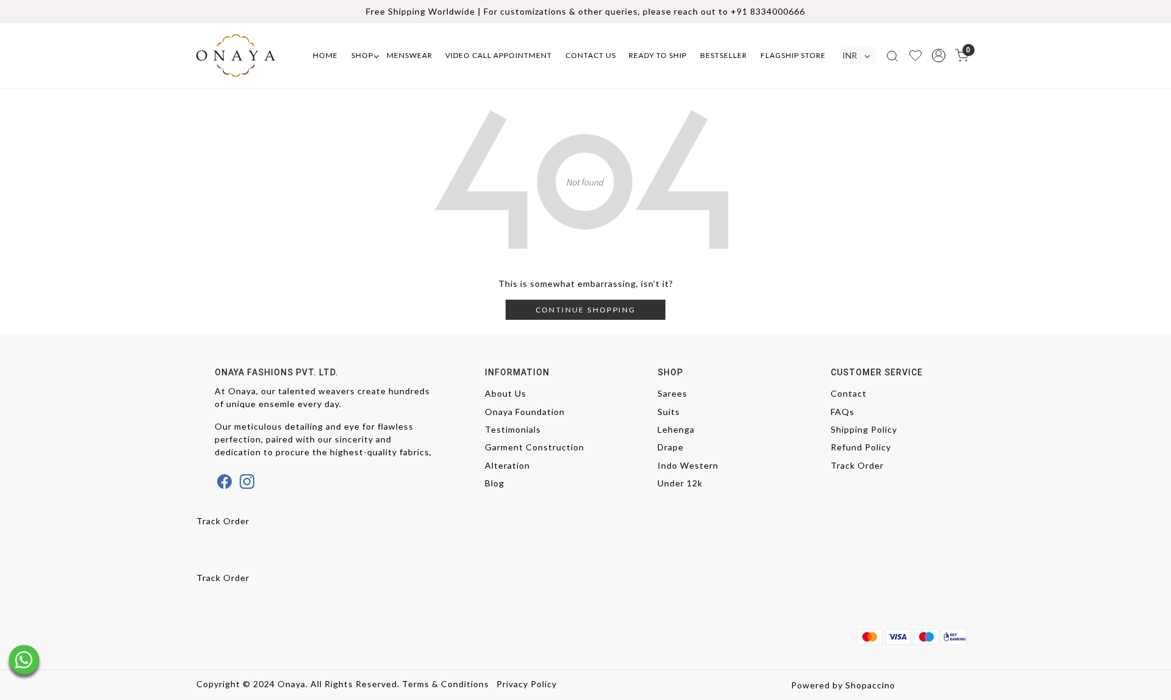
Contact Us (590, 55)
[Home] (247, 55)
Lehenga (676, 429)
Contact (849, 393)
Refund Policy (861, 447)
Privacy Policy (526, 684)
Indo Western (687, 465)
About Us (505, 393)
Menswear (409, 55)
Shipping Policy (864, 429)
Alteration (507, 465)
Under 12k (680, 483)
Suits (668, 411)
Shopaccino (870, 685)
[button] (938, 55)
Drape (670, 447)
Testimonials (513, 429)
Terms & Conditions (445, 684)
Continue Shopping (585, 309)
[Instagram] (247, 481)
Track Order (857, 465)
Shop (362, 55)
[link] (892, 55)
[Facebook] (225, 481)
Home (325, 55)
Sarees (672, 393)
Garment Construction (534, 447)
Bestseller (723, 55)
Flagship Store (793, 55)
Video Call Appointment (498, 55)
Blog (494, 483)
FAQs (842, 411)
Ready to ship (658, 55)
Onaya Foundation (525, 411)
